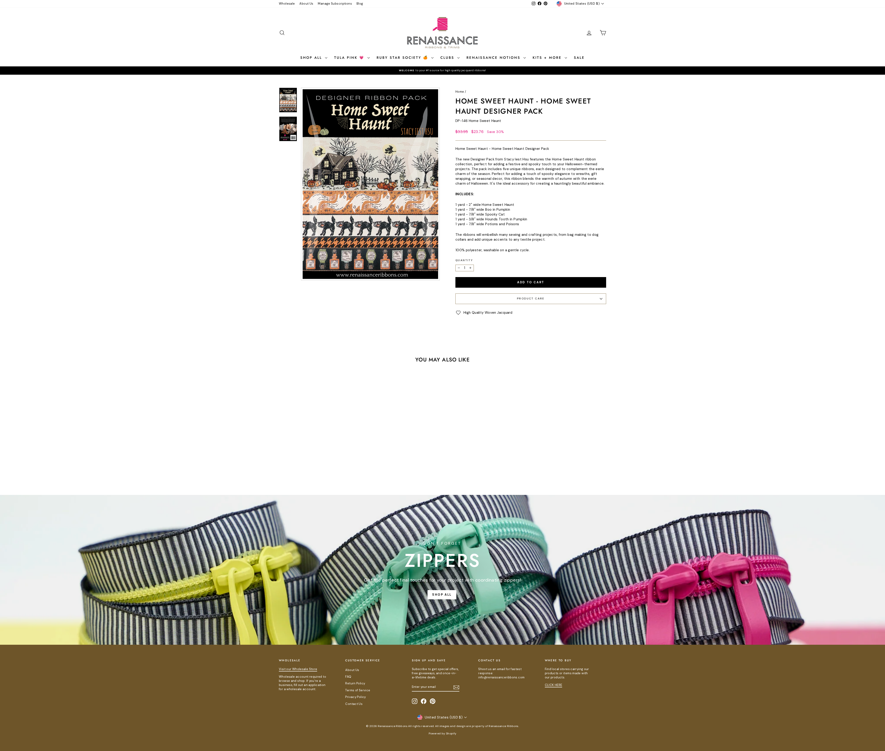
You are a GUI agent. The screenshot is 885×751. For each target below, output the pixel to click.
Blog (360, 4)
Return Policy (355, 683)
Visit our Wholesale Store (298, 669)
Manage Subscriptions (335, 4)
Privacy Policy (355, 697)
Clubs (448, 57)
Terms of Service (357, 690)
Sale (579, 57)
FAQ (348, 677)
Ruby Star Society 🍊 (403, 57)
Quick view (318, 448)
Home (459, 92)
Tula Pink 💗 (350, 57)
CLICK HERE (553, 685)
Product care (531, 298)
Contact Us (354, 704)
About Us (306, 4)
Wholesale (287, 4)
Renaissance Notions (494, 57)
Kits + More (548, 57)
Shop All (312, 57)
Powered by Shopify (443, 733)
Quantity (464, 260)
